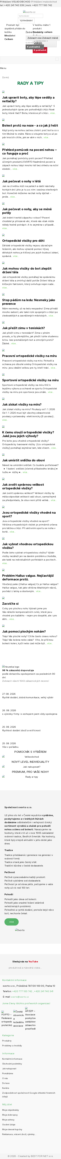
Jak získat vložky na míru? (22, 404)
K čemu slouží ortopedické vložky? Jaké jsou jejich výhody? (28, 434)
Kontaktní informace (12, 1059)
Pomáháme (7, 1073)
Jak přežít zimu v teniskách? (23, 328)
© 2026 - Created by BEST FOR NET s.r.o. (30, 1156)
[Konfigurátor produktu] (30, 754)
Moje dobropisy (10, 1115)
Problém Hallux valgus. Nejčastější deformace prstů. (28, 577)
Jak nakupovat (9, 1068)
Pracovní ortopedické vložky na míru (29, 356)
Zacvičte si (10, 604)
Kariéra (5, 1088)
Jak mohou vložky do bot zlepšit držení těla (27, 270)
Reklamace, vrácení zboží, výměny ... (19, 1134)
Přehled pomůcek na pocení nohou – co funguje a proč (29, 151)
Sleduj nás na (25, 961)
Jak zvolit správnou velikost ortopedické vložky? (23, 486)
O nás (5, 1078)
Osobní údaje (8, 1124)
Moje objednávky (10, 1110)
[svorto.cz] (30, 12)
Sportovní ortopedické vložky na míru (30, 380)
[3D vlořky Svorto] (30, 764)
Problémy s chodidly (12, 1045)
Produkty (6, 1041)
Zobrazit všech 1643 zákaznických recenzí (25, 681)
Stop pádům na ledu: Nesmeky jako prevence (28, 302)
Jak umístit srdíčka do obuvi (23, 460)
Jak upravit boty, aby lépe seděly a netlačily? (28, 99)
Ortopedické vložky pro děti (23, 241)
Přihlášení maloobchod (44, 1)
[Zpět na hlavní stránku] (3, 73)
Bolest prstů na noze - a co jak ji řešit (30, 125)
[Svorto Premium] (30, 774)
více (11, 921)
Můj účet (7, 1104)
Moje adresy (8, 1119)
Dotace (6, 1083)
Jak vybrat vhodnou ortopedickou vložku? (27, 546)
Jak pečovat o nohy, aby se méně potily (27, 211)
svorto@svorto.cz (20, 997)
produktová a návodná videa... (25, 967)
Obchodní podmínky (12, 1064)
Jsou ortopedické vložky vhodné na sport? (29, 514)
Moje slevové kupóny (12, 1129)
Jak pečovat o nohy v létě (21, 181)
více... (53, 113)
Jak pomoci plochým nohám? (24, 631)
